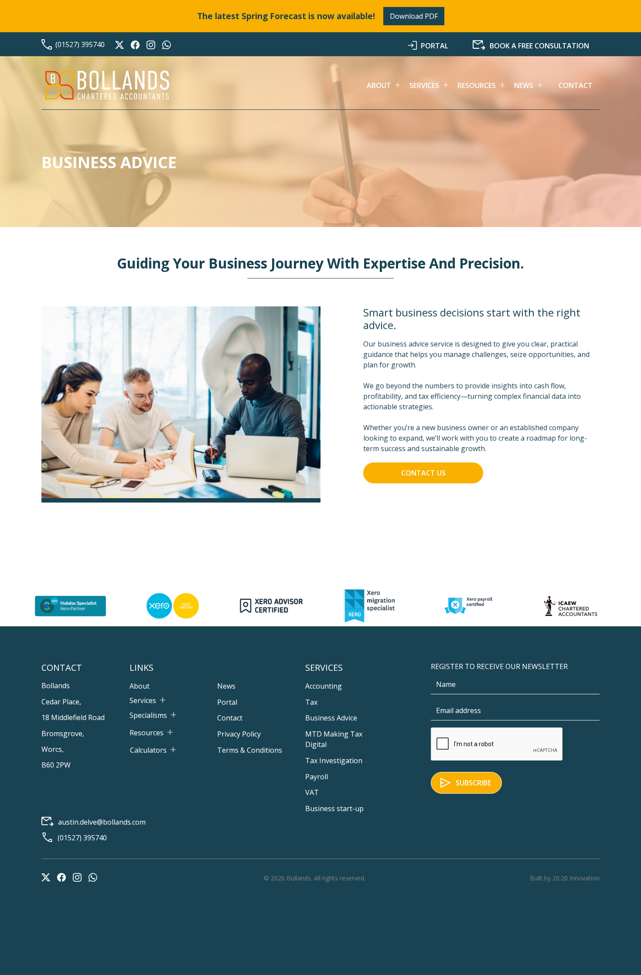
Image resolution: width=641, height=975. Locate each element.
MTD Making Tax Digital (333, 739)
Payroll (316, 776)
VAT (312, 792)
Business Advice (331, 718)
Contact (576, 85)
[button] (388, 85)
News (226, 686)
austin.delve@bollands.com (102, 822)
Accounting (323, 686)
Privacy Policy (239, 734)
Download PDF (414, 16)
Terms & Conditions (249, 750)
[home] (106, 85)
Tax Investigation (333, 760)
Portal (227, 702)
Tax (311, 702)
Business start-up (334, 808)
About (140, 686)
